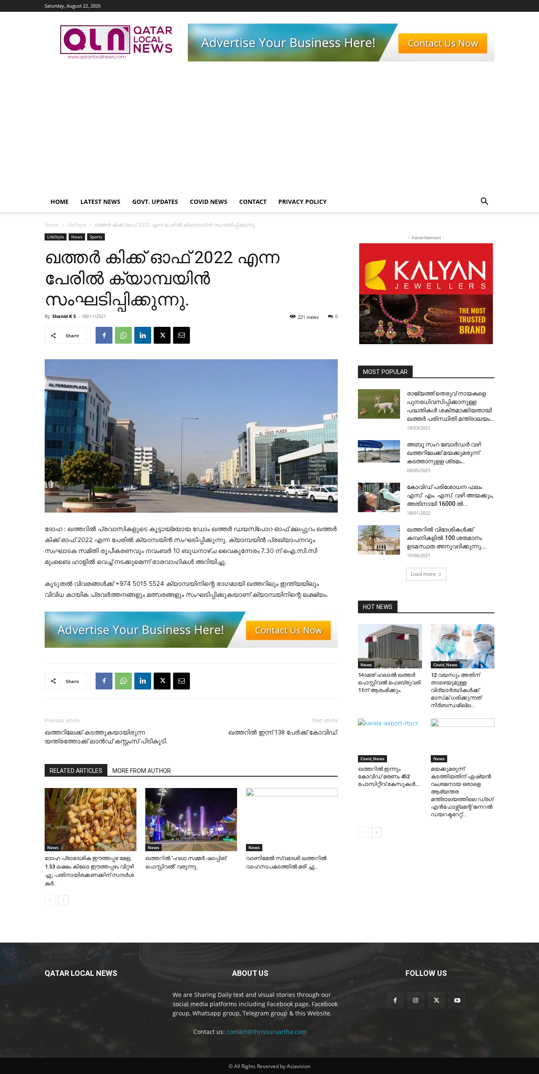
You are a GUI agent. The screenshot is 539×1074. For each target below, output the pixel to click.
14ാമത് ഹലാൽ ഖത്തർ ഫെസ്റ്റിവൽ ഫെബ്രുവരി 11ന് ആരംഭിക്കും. (389, 682)
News (77, 237)
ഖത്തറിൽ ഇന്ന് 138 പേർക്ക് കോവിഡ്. (283, 732)
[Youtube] (457, 1000)
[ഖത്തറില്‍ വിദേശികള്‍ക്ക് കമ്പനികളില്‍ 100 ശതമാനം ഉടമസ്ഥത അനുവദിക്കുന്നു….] (379, 540)
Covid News (208, 202)
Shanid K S (64, 316)
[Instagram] (416, 1000)
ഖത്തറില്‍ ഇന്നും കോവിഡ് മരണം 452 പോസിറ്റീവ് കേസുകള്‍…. (389, 776)
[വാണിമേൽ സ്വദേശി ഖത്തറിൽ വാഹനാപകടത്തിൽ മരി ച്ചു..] (292, 819)
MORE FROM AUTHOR (141, 770)
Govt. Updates (155, 202)
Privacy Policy (302, 202)
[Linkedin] (142, 335)
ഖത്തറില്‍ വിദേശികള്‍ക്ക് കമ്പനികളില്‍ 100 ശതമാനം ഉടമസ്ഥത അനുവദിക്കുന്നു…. (447, 538)
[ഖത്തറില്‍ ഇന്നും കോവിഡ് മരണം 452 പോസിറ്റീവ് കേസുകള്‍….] (390, 740)
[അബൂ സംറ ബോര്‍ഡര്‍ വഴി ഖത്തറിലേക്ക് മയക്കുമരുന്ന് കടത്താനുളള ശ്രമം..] (379, 451)
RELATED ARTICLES (76, 770)
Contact (253, 202)
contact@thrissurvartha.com (267, 1032)
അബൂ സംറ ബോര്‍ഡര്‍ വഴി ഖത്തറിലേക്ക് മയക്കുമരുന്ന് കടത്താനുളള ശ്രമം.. (444, 453)
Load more (423, 573)
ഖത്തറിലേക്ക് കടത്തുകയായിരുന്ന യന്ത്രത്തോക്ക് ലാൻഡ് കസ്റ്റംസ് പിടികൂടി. (106, 737)
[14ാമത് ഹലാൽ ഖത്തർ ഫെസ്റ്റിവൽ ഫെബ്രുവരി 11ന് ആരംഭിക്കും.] (390, 646)
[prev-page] (50, 900)
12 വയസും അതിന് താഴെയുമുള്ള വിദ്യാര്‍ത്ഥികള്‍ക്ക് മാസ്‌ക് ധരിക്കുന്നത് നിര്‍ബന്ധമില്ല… (456, 690)
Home (60, 202)
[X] (162, 335)
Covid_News (445, 665)
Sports (96, 237)
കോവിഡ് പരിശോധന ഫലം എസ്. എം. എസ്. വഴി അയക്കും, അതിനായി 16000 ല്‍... (450, 495)
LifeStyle (77, 224)
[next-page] (63, 900)
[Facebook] (104, 335)
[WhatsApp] (123, 335)
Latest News (100, 202)
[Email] (181, 335)
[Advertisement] (269, 128)
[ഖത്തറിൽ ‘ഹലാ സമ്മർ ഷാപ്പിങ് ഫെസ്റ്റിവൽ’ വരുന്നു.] (191, 819)
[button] (484, 202)
